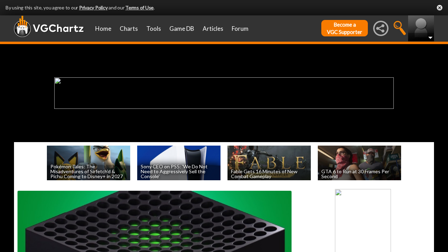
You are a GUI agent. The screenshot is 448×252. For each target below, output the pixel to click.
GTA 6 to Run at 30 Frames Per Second (355, 173)
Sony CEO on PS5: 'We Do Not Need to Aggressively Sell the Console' (174, 171)
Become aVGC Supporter (344, 28)
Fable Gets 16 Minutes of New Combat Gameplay (264, 173)
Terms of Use (139, 7)
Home (103, 28)
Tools (153, 28)
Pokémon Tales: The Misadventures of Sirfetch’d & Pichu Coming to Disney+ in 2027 (86, 171)
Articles (213, 28)
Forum (240, 28)
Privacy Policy (93, 7)
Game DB (181, 28)
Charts (129, 28)
